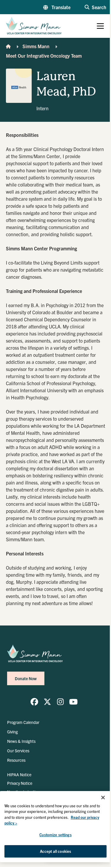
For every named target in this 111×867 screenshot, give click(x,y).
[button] (56, 7)
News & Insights (21, 741)
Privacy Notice (19, 783)
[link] (34, 701)
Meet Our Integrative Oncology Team (44, 56)
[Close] (103, 797)
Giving (12, 731)
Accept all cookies (55, 851)
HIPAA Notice (19, 774)
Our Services (18, 750)
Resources (16, 760)
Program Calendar (23, 722)
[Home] (8, 46)
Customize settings (55, 834)
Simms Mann (35, 46)
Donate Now (26, 678)
